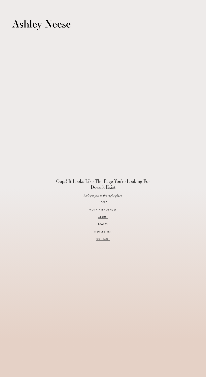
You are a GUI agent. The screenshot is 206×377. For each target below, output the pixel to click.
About (103, 217)
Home (103, 202)
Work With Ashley (103, 209)
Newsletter (103, 231)
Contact (103, 239)
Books (103, 224)
